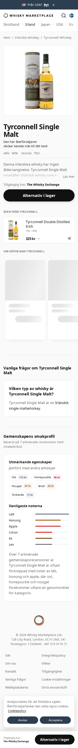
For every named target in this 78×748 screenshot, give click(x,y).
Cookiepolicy (17, 711)
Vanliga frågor (15, 679)
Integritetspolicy (53, 655)
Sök (7, 655)
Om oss (10, 663)
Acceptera (55, 720)
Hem (6, 37)
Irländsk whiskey (27, 37)
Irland (30, 24)
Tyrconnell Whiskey (58, 37)
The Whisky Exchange (43, 184)
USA (59, 24)
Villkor (46, 663)
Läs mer (69, 176)
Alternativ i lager (39, 195)
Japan (45, 24)
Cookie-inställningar (56, 679)
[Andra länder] (71, 16)
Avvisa (22, 720)
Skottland (11, 24)
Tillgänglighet (52, 671)
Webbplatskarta (16, 687)
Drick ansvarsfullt (54, 687)
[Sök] (63, 15)
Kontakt (10, 671)
